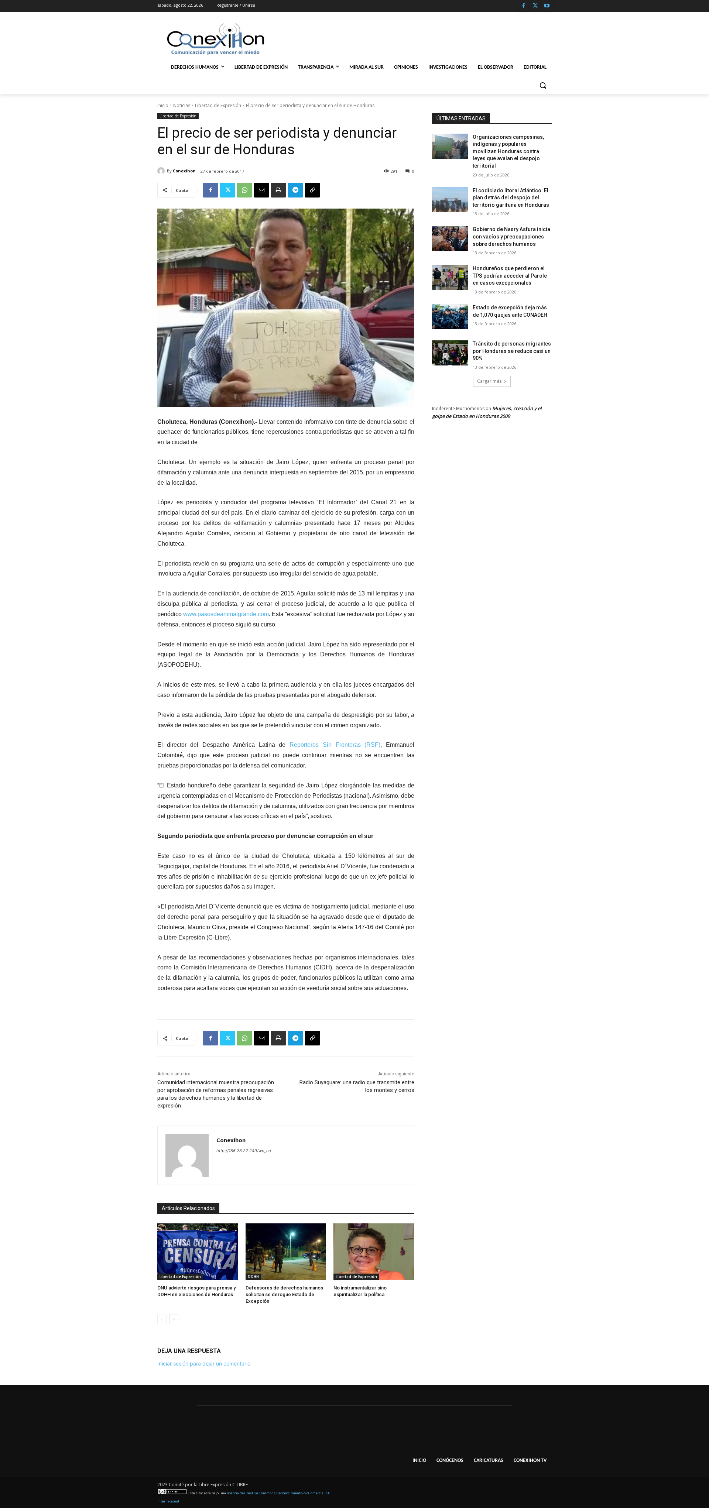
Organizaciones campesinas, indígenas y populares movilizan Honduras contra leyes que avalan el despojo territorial (508, 151)
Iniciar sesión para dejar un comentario (203, 1363)
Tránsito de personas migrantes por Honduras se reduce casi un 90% (512, 351)
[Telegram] (295, 190)
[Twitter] (535, 6)
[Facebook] (523, 6)
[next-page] (173, 1319)
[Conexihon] (162, 171)
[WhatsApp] (244, 190)
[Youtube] (547, 6)
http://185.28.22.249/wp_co (243, 1150)
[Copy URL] (312, 190)
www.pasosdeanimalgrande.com (226, 614)
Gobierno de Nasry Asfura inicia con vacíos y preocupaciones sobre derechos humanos (511, 236)
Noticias (181, 105)
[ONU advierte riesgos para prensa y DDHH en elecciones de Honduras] (197, 1251)
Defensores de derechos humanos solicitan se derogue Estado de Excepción (284, 1294)
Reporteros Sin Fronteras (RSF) (335, 745)
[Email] (261, 190)
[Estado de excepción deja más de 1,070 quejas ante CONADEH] (450, 316)
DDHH (253, 1276)
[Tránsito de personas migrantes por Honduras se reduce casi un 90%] (450, 352)
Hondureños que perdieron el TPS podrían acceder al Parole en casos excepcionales (510, 275)
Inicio (162, 105)
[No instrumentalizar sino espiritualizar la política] (373, 1251)
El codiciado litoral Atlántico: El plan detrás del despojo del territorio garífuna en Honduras (511, 198)
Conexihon (184, 171)
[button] (543, 85)
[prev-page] (162, 1319)
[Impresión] (278, 190)
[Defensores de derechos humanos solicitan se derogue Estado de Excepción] (286, 1251)
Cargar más (489, 381)
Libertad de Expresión (218, 105)
